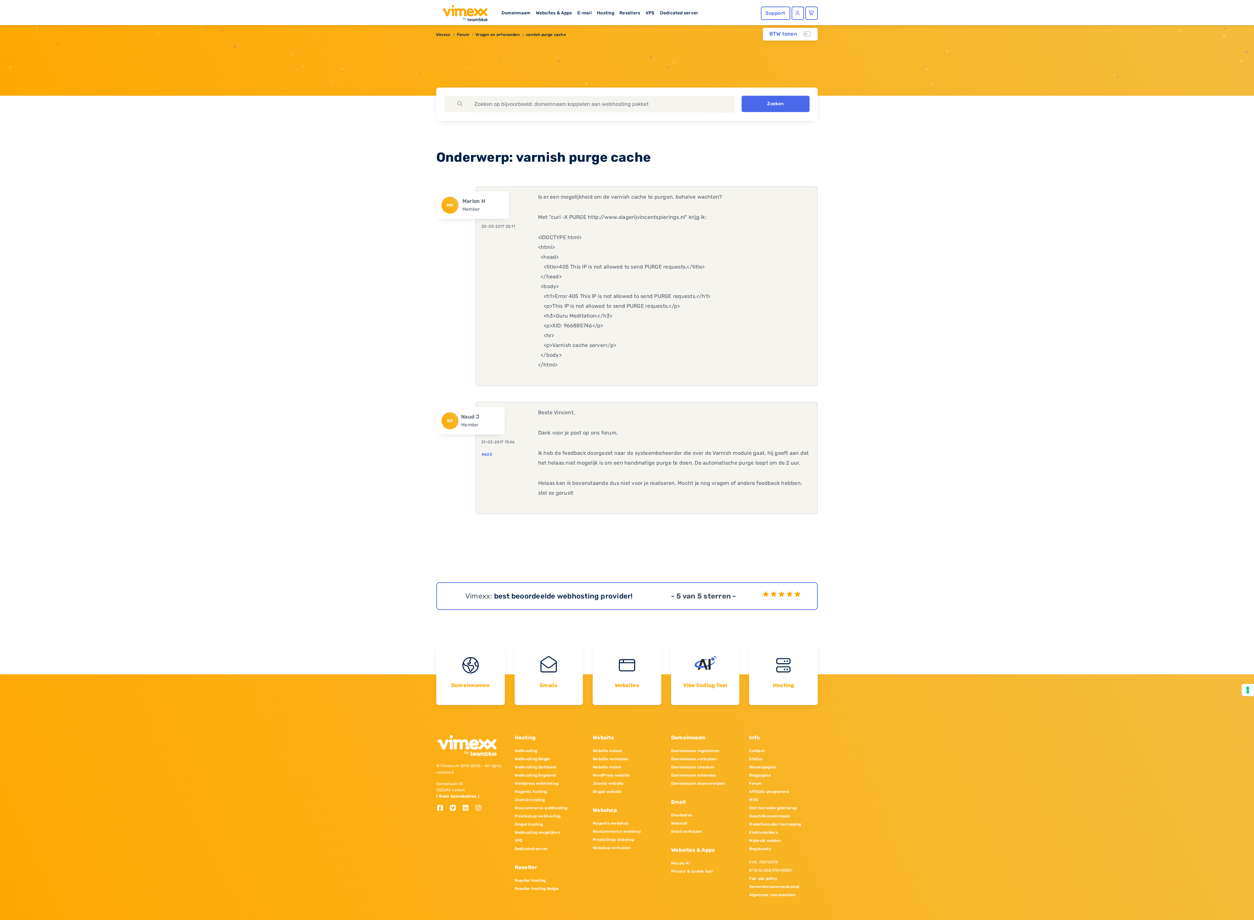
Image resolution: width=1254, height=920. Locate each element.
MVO (753, 799)
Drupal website (607, 791)
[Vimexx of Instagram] (480, 808)
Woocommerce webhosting (541, 808)
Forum (463, 34)
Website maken (607, 750)
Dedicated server (679, 12)
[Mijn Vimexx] (798, 13)
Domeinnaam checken (692, 767)
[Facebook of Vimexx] (442, 808)
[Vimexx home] (462, 11)
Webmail (679, 823)
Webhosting (526, 750)
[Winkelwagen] (811, 13)
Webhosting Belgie (532, 759)
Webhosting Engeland (535, 775)
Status (755, 759)
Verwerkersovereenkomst (774, 886)
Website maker (607, 767)
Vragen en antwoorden (497, 34)
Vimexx (443, 34)
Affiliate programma (769, 791)
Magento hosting (531, 791)
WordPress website (611, 775)
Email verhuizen (686, 831)
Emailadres (681, 815)
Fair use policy (763, 878)
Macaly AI (680, 863)
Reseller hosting (530, 880)
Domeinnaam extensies (693, 775)
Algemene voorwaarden (772, 895)
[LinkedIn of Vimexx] (468, 808)
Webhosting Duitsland (535, 767)
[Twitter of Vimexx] (455, 808)
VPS (650, 12)
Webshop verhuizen (612, 848)
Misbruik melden (765, 840)
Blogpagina (759, 775)
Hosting (605, 12)
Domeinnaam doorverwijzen (698, 783)
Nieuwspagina (762, 767)
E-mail (584, 12)
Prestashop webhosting (538, 816)
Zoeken (775, 104)
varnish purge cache (546, 34)
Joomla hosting (530, 799)
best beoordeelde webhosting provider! (563, 596)
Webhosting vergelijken (537, 832)
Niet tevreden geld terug (772, 808)
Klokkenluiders (763, 832)
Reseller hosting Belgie (537, 888)
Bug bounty (760, 848)
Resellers (629, 12)
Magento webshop (610, 823)
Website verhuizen (610, 759)
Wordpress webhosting (537, 783)
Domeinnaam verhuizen (694, 759)
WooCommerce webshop (617, 831)
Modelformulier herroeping (775, 824)
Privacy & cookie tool (692, 871)
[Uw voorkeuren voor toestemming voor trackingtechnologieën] (1248, 690)
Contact (757, 750)
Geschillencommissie (769, 816)
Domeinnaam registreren (695, 750)
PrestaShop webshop (613, 839)
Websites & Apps (554, 12)
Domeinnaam (516, 12)
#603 (486, 454)
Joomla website (608, 783)
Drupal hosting (529, 824)
